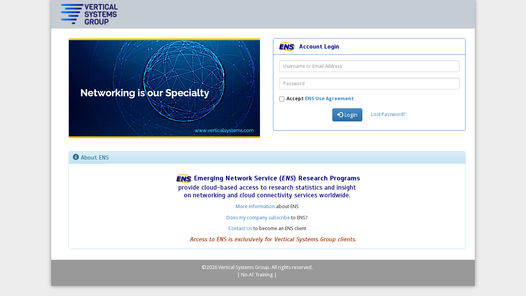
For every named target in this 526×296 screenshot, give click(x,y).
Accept (320, 98)
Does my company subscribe (258, 217)
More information (255, 206)
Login (350, 115)
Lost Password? (388, 114)
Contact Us (240, 228)
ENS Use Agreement (329, 98)
